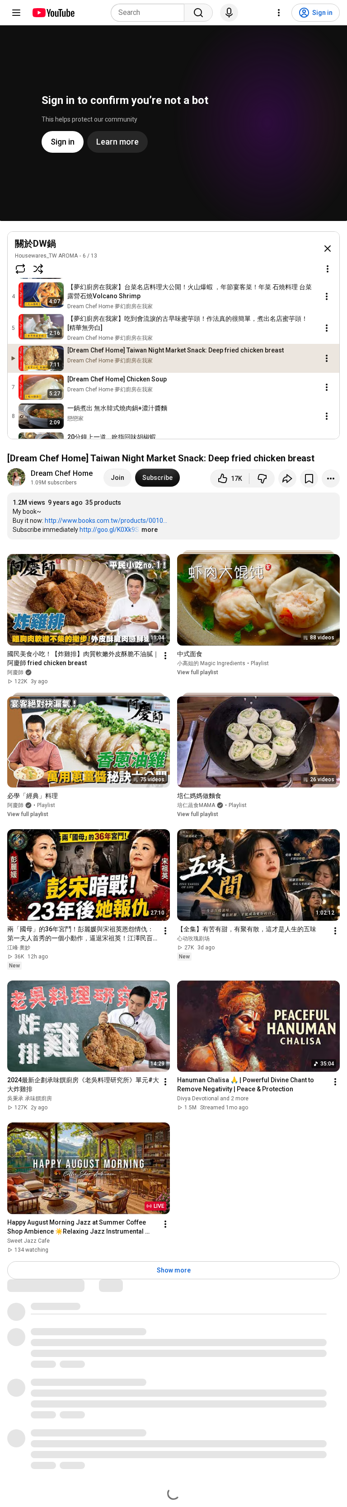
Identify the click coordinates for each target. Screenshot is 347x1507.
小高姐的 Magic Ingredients (211, 663)
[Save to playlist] (309, 478)
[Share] (287, 478)
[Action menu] (328, 269)
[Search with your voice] (229, 13)
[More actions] (331, 478)
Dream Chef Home (62, 473)
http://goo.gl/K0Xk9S (109, 529)
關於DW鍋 (35, 243)
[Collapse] (328, 248)
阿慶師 (15, 805)
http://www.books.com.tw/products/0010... (106, 520)
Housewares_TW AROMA (46, 256)
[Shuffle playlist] (38, 269)
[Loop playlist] (20, 269)
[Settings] (278, 12)
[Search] (198, 13)
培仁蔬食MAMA (196, 805)
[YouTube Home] (53, 12)
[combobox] (150, 12)
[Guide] (16, 12)
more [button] (149, 529)
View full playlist (197, 672)
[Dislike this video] (262, 478)
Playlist (260, 663)
